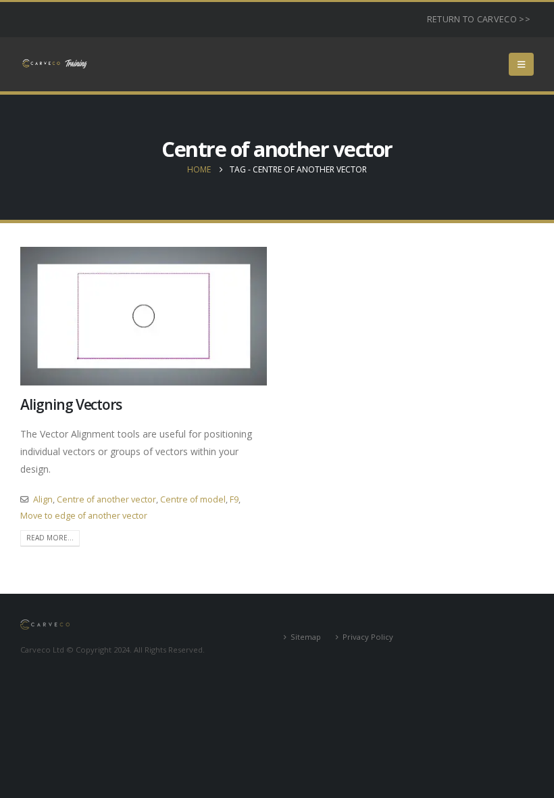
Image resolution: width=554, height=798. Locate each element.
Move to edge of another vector (83, 515)
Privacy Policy (368, 637)
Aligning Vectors (71, 404)
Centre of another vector (106, 499)
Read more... (50, 537)
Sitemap (306, 637)
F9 (234, 499)
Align (43, 499)
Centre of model (193, 499)
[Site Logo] (54, 64)
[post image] (143, 316)
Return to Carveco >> (478, 19)
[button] (521, 64)
